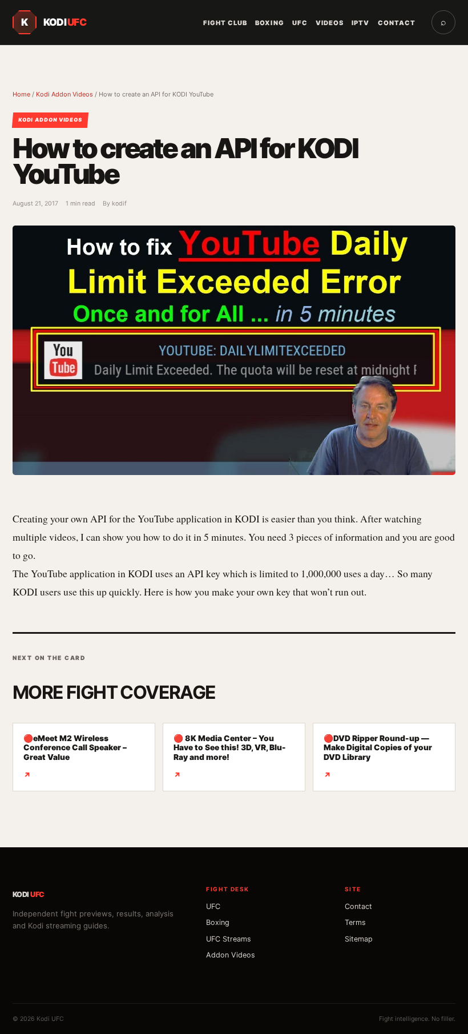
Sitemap (359, 939)
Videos (330, 23)
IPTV (360, 23)
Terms (355, 922)
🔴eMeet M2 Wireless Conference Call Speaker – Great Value (75, 757)
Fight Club (225, 23)
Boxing (269, 23)
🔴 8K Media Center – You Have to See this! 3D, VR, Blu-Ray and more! (230, 757)
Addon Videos (230, 955)
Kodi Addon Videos (64, 94)
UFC (300, 23)
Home (21, 94)
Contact (396, 23)
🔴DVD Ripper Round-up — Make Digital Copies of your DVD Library (378, 757)
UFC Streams (228, 939)
